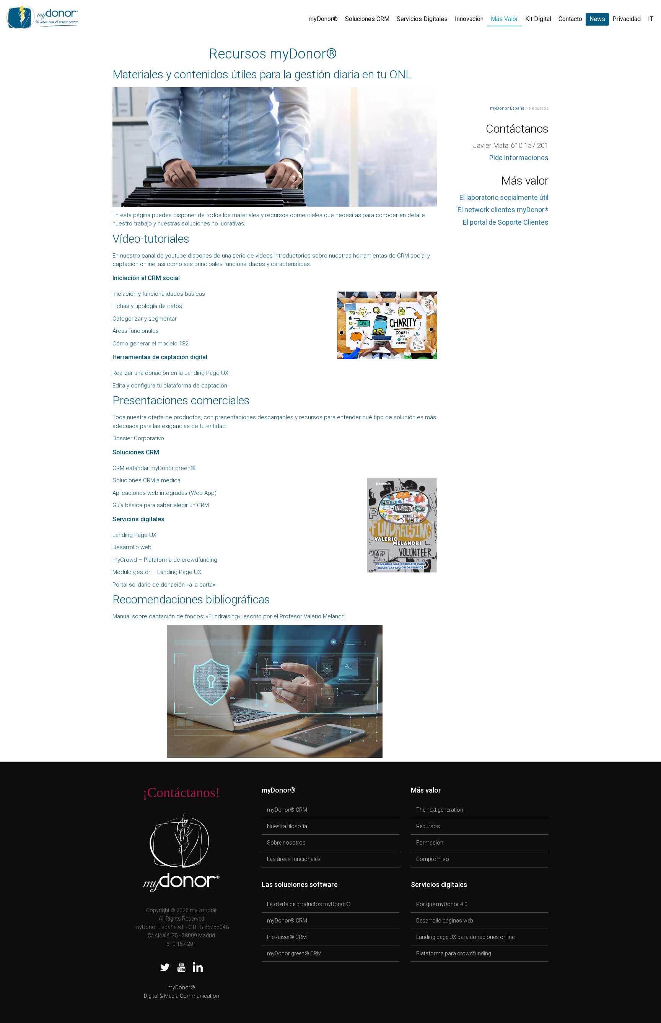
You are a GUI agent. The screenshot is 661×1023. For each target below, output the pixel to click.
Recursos (428, 826)
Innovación (469, 19)
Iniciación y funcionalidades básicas (158, 293)
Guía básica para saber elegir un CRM (160, 505)
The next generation (439, 810)
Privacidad (626, 19)
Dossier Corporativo (138, 438)
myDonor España (507, 108)
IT (650, 19)
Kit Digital (538, 19)
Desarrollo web (131, 547)
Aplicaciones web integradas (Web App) (164, 493)
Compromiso (432, 859)
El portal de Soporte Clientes (506, 222)
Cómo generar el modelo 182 (150, 343)
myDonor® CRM (287, 810)
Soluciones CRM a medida (146, 480)
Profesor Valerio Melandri (312, 616)
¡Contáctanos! (181, 792)
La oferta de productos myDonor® (309, 904)
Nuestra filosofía (287, 826)
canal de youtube (164, 255)
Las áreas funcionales (294, 859)
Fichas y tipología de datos (147, 306)
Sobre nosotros (286, 843)
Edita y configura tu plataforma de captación (169, 385)
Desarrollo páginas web (444, 921)
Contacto (570, 19)
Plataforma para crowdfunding (453, 953)
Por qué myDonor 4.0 (441, 904)
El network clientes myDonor (503, 210)
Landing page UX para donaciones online (465, 937)
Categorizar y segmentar (144, 318)
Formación (429, 843)
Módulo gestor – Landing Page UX (156, 572)
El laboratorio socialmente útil (504, 197)
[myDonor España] (42, 14)
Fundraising (223, 616)
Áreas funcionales (135, 330)
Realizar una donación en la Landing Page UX (170, 373)
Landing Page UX (134, 535)
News (597, 19)
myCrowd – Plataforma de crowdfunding (164, 559)
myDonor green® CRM (294, 953)
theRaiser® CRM (287, 937)
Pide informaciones (519, 158)
